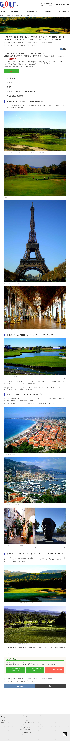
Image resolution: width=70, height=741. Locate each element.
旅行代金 (10, 82)
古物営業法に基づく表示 (26, 732)
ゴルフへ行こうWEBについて (27, 722)
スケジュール (11, 78)
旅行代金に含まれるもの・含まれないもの (21, 91)
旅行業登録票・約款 (25, 729)
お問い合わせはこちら (12, 71)
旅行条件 (10, 87)
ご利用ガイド (23, 734)
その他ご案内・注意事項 (15, 96)
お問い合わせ (23, 725)
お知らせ (22, 736)
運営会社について (24, 720)
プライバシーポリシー (25, 727)
